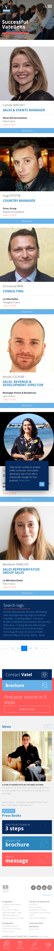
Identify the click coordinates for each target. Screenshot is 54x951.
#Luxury (26, 628)
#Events (29, 625)
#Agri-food (33, 615)
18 (30, 648)
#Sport (16, 635)
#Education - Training (13, 625)
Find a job (33, 898)
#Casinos (8, 621)
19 (36, 648)
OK (42, 484)
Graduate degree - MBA (11, 906)
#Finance (30, 611)
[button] (45, 726)
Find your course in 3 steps (13, 912)
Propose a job (8, 925)
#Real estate (39, 625)
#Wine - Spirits (38, 635)
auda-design (43, 930)
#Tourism (25, 635)
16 (18, 648)
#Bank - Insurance (34, 618)
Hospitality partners (10, 920)
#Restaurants (18, 611)
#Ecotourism (44, 621)
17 (24, 648)
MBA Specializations (10, 909)
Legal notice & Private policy (13, 933)
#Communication (28, 621)
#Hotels (7, 611)
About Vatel (34, 923)
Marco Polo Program (10, 904)
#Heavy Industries (12, 628)
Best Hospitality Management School (37, 902)
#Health (39, 631)
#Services (8, 635)
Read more (27, 130)
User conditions (33, 933)
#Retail (16, 621)
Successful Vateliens (37, 912)
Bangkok (47, 889)
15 (12, 648)
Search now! (27, 709)
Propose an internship (11, 922)
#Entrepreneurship (18, 615)
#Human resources (24, 631)
